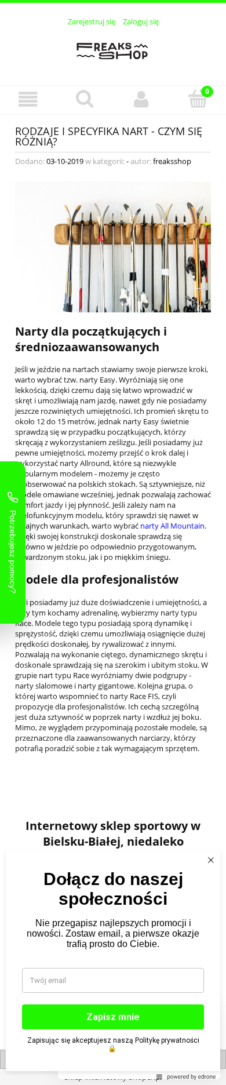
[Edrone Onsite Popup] (113, 542)
